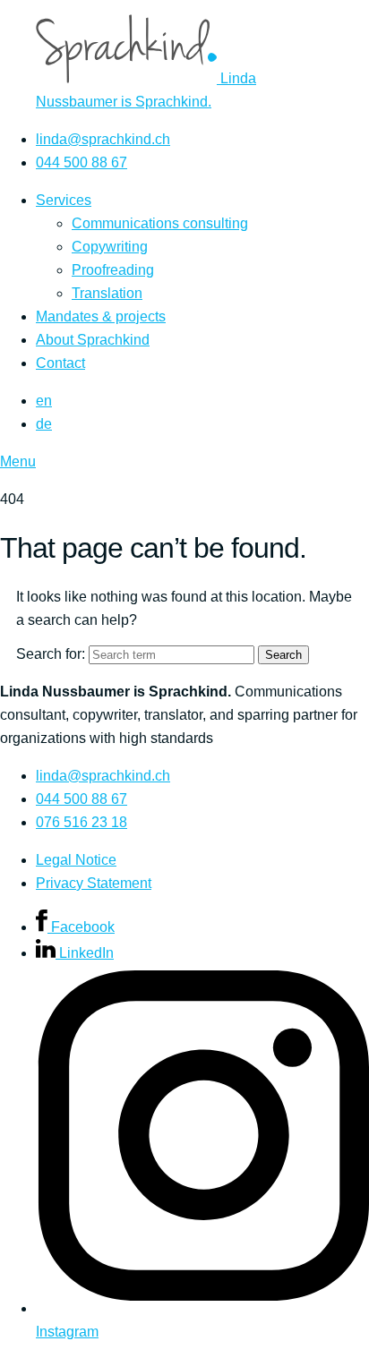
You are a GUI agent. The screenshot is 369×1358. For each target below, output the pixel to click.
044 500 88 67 (81, 162)
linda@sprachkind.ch (103, 139)
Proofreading (113, 270)
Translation (107, 293)
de (44, 423)
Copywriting (110, 246)
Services (63, 200)
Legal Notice (76, 859)
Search (283, 655)
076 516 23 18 (81, 822)
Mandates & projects (101, 316)
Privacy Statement (93, 883)
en (44, 400)
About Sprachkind (93, 339)
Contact (60, 363)
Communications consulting (160, 223)
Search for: (50, 654)
